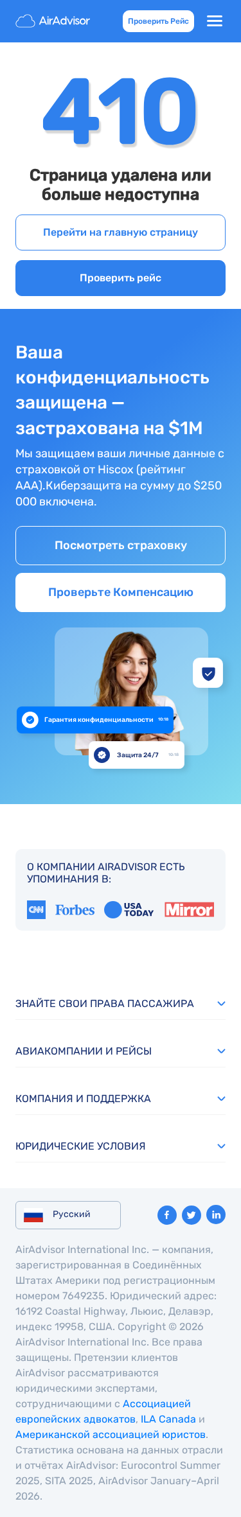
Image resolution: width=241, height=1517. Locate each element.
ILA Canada (168, 1419)
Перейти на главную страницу (120, 232)
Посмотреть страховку (121, 545)
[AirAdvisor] (54, 21)
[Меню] (215, 21)
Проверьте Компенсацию (120, 592)
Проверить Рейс (158, 21)
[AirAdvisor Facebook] (167, 1215)
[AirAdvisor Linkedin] (216, 1214)
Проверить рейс (120, 278)
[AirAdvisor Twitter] (191, 1215)
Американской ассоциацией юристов (110, 1434)
